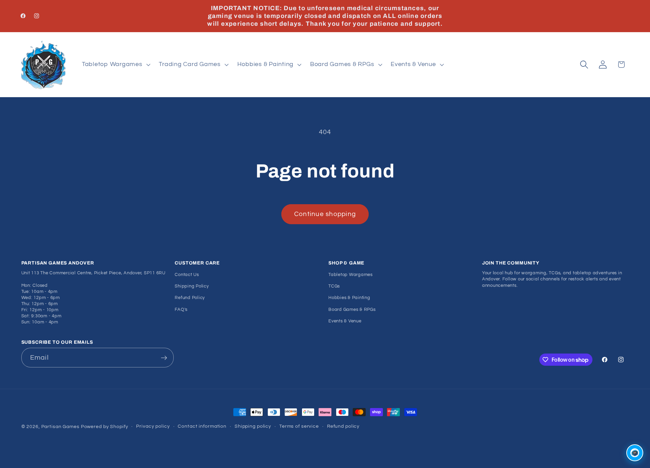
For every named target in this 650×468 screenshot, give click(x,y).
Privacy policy (153, 426)
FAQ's (181, 309)
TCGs (334, 286)
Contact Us (187, 275)
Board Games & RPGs (352, 309)
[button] (115, 64)
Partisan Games (60, 426)
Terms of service (299, 426)
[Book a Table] (634, 452)
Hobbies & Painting (349, 298)
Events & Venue (345, 321)
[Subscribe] (164, 357)
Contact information (202, 426)
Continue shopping (325, 214)
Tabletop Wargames (350, 275)
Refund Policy (190, 298)
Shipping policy (253, 426)
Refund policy (343, 426)
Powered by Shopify (104, 426)
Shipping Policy (192, 286)
